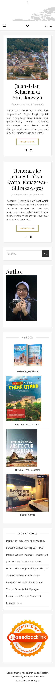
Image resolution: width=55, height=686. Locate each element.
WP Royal (34, 680)
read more (27, 141)
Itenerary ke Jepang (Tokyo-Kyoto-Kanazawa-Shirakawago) (27, 179)
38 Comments (36, 104)
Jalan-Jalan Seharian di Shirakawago (27, 92)
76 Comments (37, 194)
